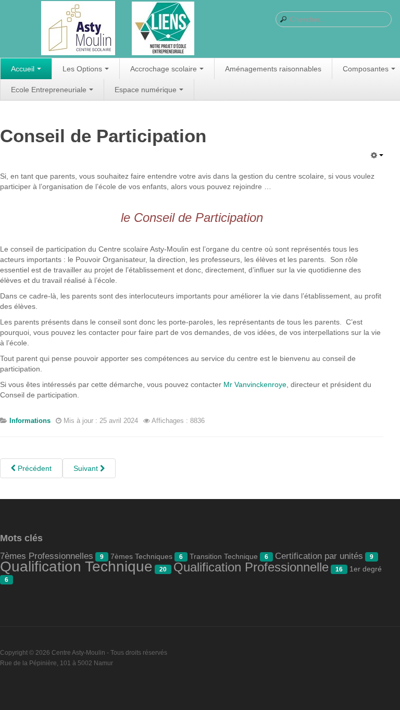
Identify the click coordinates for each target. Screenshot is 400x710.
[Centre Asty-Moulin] (78, 28)
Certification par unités (319, 556)
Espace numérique (146, 89)
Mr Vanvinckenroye (254, 384)
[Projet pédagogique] (163, 29)
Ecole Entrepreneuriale (48, 89)
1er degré (365, 569)
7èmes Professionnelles (46, 556)
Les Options (82, 69)
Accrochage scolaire (163, 69)
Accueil (22, 69)
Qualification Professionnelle (251, 567)
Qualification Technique (76, 566)
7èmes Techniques (141, 556)
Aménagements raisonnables (273, 69)
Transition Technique (224, 556)
